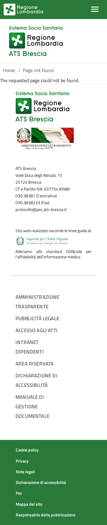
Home (9, 70)
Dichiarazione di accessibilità (41, 482)
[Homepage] (36, 41)
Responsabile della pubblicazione (45, 515)
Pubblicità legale (37, 318)
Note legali (25, 471)
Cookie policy (27, 450)
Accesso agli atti (36, 330)
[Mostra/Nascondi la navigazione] (95, 9)
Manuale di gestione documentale (32, 406)
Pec (19, 493)
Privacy (22, 461)
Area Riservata (34, 364)
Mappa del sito (29, 504)
